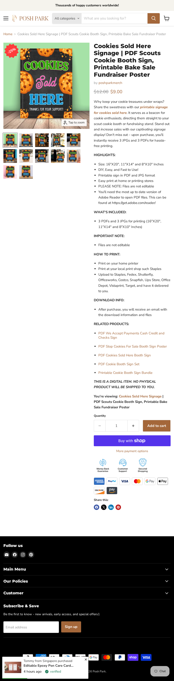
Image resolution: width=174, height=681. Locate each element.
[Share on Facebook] (96, 507)
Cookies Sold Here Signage (140, 396)
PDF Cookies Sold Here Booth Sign (124, 355)
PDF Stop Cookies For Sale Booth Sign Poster (132, 346)
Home (7, 34)
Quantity (100, 416)
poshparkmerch (110, 83)
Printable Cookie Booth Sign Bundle (125, 372)
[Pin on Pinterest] (118, 507)
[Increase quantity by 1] (133, 426)
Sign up (71, 626)
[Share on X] (103, 507)
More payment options (132, 451)
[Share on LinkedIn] (111, 507)
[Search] (153, 18)
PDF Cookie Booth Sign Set (118, 364)
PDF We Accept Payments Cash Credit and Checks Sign (131, 335)
